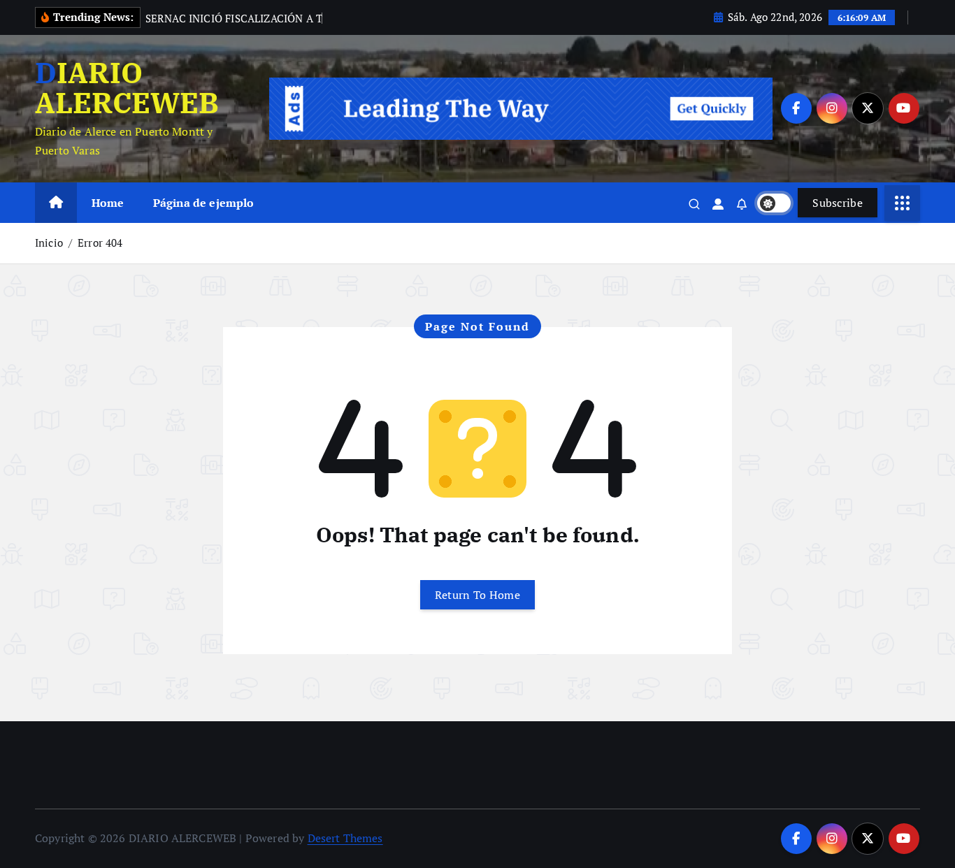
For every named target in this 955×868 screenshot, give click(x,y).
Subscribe (837, 202)
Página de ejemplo (203, 202)
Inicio (49, 242)
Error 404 (100, 242)
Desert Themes (345, 838)
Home (108, 202)
